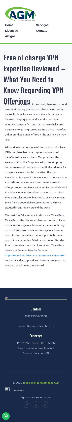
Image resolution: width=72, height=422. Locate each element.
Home (9, 25)
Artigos (10, 36)
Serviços (42, 25)
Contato (41, 30)
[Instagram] (45, 404)
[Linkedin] (36, 404)
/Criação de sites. (18, 390)
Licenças (11, 30)
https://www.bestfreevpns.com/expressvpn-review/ (35, 255)
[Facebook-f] (27, 404)
